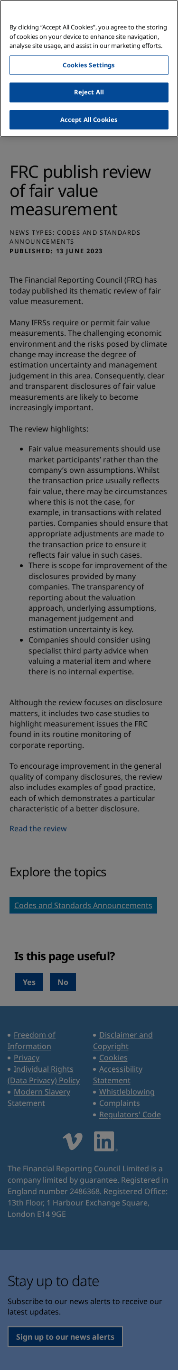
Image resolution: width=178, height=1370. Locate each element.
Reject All (89, 92)
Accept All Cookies (89, 119)
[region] (89, 68)
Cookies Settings (89, 65)
